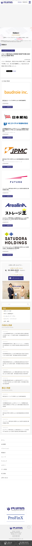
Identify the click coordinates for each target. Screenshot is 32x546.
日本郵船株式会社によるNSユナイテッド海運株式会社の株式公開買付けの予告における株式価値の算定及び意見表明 (16, 130)
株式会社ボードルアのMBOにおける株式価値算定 (14, 100)
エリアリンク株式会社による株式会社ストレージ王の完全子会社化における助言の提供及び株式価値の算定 (16, 218)
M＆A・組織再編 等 (7, 106)
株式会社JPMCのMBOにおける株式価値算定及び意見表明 (16, 160)
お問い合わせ (4, 477)
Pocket (14, 71)
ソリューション (5, 448)
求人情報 (3, 473)
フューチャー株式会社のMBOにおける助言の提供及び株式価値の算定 (16, 189)
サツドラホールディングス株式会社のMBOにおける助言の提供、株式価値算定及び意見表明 (16, 248)
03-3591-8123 (13, 270)
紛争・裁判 (6, 321)
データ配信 (4, 469)
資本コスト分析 (7, 311)
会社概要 (3, 444)
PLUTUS (7, 2)
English (20, 2)
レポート (3, 465)
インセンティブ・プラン (8, 50)
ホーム (3, 440)
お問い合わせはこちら (17, 278)
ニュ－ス (3, 456)
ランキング (4, 461)
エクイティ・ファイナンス (10, 318)
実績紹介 (3, 452)
